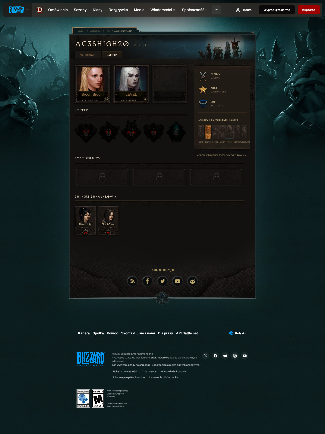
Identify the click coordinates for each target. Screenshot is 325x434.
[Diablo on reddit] (192, 281)
